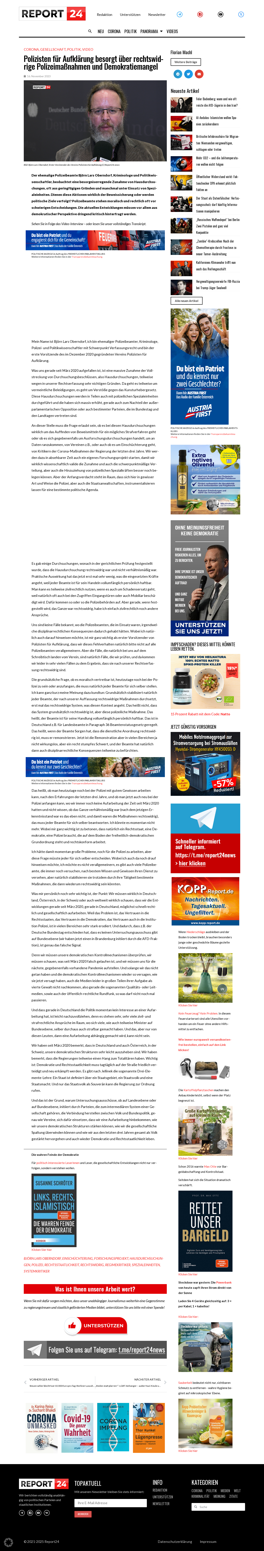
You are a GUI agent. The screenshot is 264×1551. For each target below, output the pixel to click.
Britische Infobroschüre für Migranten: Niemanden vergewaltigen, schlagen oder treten (217, 143)
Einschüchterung (77, 1258)
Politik (130, 31)
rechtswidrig (92, 1265)
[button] (90, 31)
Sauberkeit (185, 1382)
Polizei (37, 1265)
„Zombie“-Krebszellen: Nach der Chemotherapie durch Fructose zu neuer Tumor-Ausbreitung (216, 247)
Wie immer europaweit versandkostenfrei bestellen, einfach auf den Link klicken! (204, 1045)
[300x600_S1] (200, 423)
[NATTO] (205, 708)
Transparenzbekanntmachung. (87, 256)
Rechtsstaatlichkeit (61, 1265)
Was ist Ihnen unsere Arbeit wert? (95, 1289)
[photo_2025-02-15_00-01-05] (205, 513)
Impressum (208, 1542)
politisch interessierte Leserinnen (58, 1163)
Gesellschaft (53, 49)
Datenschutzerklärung (175, 1542)
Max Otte (210, 1166)
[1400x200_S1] (95, 776)
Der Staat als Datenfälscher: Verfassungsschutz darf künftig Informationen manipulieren (218, 204)
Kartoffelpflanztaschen (199, 1090)
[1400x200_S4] (95, 249)
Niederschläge (195, 932)
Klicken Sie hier (188, 1005)
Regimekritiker (117, 1265)
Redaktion (104, 15)
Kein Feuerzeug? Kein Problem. (198, 1013)
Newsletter (157, 15)
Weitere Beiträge (186, 62)
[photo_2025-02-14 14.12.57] (200, 635)
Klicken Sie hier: (188, 1316)
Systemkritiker (36, 1271)
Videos (172, 31)
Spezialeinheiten (146, 1265)
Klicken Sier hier (42, 1249)
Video (87, 49)
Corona (114, 31)
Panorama (149, 31)
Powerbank (224, 1282)
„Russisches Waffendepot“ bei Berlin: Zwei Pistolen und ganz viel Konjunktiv (218, 226)
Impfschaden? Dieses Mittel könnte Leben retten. (203, 646)
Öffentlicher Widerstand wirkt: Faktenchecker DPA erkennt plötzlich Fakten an (217, 183)
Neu (101, 31)
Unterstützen (130, 15)
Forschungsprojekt (111, 1258)
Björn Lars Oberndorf (42, 1258)
